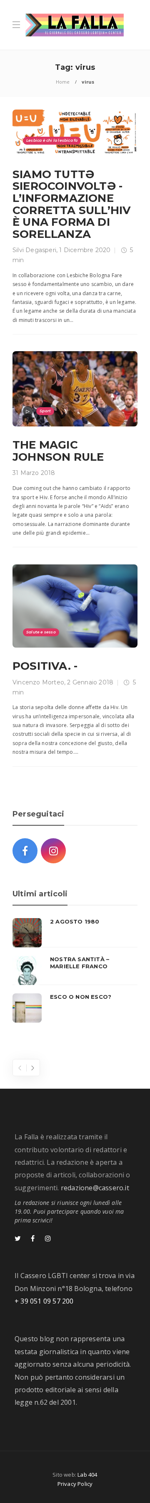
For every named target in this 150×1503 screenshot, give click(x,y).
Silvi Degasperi (34, 250)
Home (63, 82)
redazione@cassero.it (95, 1187)
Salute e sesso (41, 632)
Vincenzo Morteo (38, 682)
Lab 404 (87, 1474)
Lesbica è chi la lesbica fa (52, 140)
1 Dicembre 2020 (84, 250)
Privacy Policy (75, 1484)
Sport (45, 410)
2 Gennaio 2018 (90, 682)
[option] (75, 970)
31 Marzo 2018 (33, 473)
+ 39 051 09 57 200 (44, 1301)
